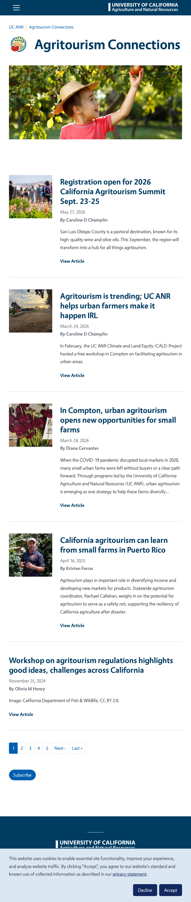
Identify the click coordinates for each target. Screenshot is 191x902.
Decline (145, 890)
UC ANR (16, 27)
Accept (170, 890)
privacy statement (129, 874)
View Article (72, 261)
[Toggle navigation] (16, 7)
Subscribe (22, 775)
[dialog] (95, 875)
